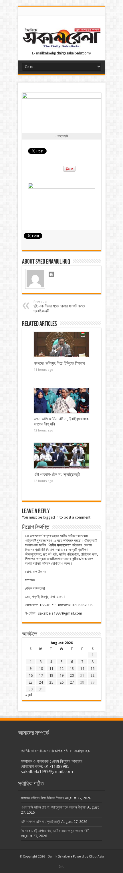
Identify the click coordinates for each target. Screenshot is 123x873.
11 (51, 668)
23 (31, 682)
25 (51, 682)
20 (72, 675)
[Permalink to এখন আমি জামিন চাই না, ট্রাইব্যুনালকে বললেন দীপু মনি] (61, 400)
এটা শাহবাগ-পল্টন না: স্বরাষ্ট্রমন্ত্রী (57, 474)
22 (92, 675)
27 (72, 682)
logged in (51, 517)
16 (31, 675)
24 (41, 682)
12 (61, 668)
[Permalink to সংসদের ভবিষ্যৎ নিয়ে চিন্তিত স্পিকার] (61, 344)
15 (92, 668)
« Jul (28, 695)
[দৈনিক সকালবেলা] (61, 38)
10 (41, 668)
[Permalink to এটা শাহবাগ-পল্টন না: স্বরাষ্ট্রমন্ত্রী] (61, 455)
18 (51, 675)
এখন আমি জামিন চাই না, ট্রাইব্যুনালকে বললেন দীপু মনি (53, 807)
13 (72, 668)
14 (82, 668)
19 (61, 675)
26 (61, 682)
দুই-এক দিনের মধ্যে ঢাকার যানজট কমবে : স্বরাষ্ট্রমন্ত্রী (60, 306)
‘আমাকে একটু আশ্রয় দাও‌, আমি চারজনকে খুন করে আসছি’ (55, 831)
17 (41, 675)
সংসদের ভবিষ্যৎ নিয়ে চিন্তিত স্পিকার (59, 363)
